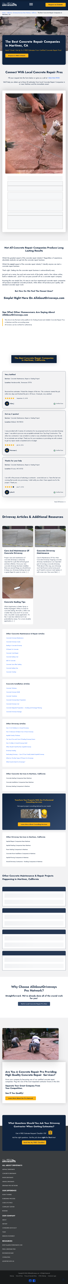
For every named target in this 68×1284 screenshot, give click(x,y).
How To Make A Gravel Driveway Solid (16, 743)
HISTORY (4, 1224)
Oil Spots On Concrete (12, 649)
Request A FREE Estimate (16, 56)
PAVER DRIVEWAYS (7, 1177)
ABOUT (4, 1220)
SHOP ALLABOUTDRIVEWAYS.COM (12, 1245)
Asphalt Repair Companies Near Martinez (18, 841)
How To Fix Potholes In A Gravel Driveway (17, 728)
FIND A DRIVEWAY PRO (9, 1249)
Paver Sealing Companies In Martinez (17, 849)
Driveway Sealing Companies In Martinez (18, 786)
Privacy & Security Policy (31, 1276)
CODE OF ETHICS (7, 1203)
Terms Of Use (19, 1276)
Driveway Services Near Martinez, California (24, 13)
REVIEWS (5, 1211)
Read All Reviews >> (60, 502)
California (9, 13)
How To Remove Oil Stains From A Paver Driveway (19, 732)
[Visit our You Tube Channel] (30, 1280)
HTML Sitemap (42, 1276)
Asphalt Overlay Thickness (13, 735)
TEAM (4, 1232)
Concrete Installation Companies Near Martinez (20, 782)
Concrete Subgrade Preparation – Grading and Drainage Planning (24, 708)
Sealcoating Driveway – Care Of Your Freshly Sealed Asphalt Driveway (25, 754)
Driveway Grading (11, 750)
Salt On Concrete (10, 660)
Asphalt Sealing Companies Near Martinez (18, 845)
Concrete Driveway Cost (12, 704)
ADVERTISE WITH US (8, 1261)
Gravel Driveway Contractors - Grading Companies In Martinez (24, 861)
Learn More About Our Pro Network (20, 1098)
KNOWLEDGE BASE (8, 1253)
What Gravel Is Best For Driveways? (15, 762)
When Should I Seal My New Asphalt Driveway (18, 747)
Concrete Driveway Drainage (14, 712)
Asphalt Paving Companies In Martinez (17, 857)
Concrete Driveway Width (13, 692)
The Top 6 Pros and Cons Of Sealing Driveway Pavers (20, 739)
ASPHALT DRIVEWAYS (8, 1169)
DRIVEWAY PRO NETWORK (10, 1185)
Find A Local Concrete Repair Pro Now (34, 1004)
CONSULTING (6, 1257)
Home (4, 13)
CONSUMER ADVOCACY (9, 1228)
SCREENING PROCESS (8, 1199)
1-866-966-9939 (53, 78)
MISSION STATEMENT (8, 1236)
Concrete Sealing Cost (12, 657)
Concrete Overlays (11, 672)
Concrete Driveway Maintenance (14, 638)
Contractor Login (52, 1276)
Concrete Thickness (11, 688)
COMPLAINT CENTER (8, 1207)
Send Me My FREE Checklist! (34, 1142)
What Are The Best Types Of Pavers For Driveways (19, 758)
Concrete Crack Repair (12, 653)
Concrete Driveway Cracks (13, 642)
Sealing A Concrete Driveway (14, 645)
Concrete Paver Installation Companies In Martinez (20, 853)
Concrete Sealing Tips (12, 668)
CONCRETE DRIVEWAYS (9, 1173)
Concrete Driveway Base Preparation (16, 700)
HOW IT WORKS (7, 1194)
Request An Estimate (56, 5)
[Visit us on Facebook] (34, 1280)
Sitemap (12, 1276)
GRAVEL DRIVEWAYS (8, 1181)
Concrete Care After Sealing (13, 664)
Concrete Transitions (11, 696)
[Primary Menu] (31, 4)
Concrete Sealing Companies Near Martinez (19, 778)
